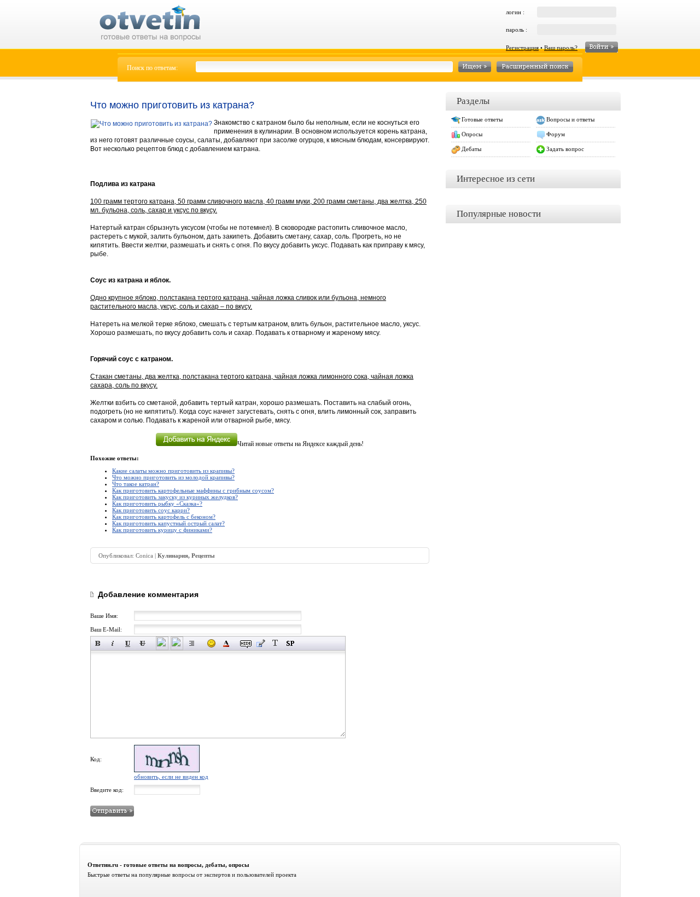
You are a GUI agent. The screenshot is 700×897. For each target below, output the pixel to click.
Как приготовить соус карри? (151, 510)
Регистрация (522, 47)
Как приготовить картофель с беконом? (163, 516)
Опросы (472, 134)
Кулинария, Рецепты (186, 555)
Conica (144, 555)
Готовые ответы (482, 119)
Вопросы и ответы (570, 119)
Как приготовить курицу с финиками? (162, 529)
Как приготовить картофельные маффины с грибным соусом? (193, 490)
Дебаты (471, 149)
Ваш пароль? (561, 47)
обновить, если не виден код (171, 776)
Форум (555, 134)
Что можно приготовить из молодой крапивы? (173, 477)
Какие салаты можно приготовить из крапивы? (173, 470)
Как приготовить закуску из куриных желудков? (175, 497)
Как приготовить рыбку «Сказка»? (157, 503)
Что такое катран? (135, 484)
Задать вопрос (565, 149)
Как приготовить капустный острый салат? (168, 523)
